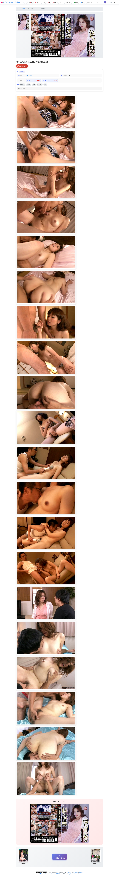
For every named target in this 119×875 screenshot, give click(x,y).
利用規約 (41, 874)
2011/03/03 (29, 75)
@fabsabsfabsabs (73, 874)
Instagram (75, 872)
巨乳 (61, 2)
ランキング (68, 2)
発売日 (76, 2)
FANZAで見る (22, 66)
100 (55, 2)
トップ (18, 9)
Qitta (67, 872)
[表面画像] (23, 21)
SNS (83, 2)
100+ (38, 2)
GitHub (81, 872)
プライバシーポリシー (49, 874)
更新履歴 (58, 874)
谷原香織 (24, 9)
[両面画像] (63, 35)
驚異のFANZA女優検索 (11, 2)
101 (44, 2)
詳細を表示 (22, 88)
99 (32, 2)
